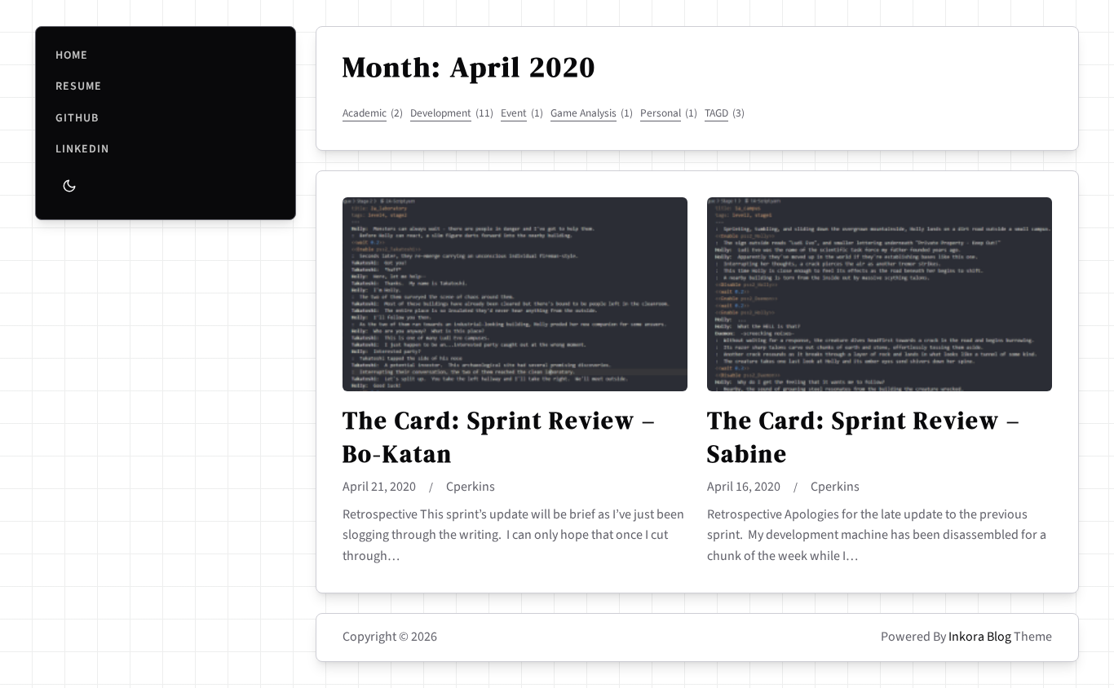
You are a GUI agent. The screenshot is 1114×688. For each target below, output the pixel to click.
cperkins (470, 487)
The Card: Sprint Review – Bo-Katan (499, 437)
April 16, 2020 (743, 487)
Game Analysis (591, 113)
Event (522, 113)
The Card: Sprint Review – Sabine (863, 437)
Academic (373, 113)
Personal (668, 113)
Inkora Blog (979, 637)
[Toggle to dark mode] (69, 186)
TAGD (725, 113)
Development (451, 113)
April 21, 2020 (379, 487)
